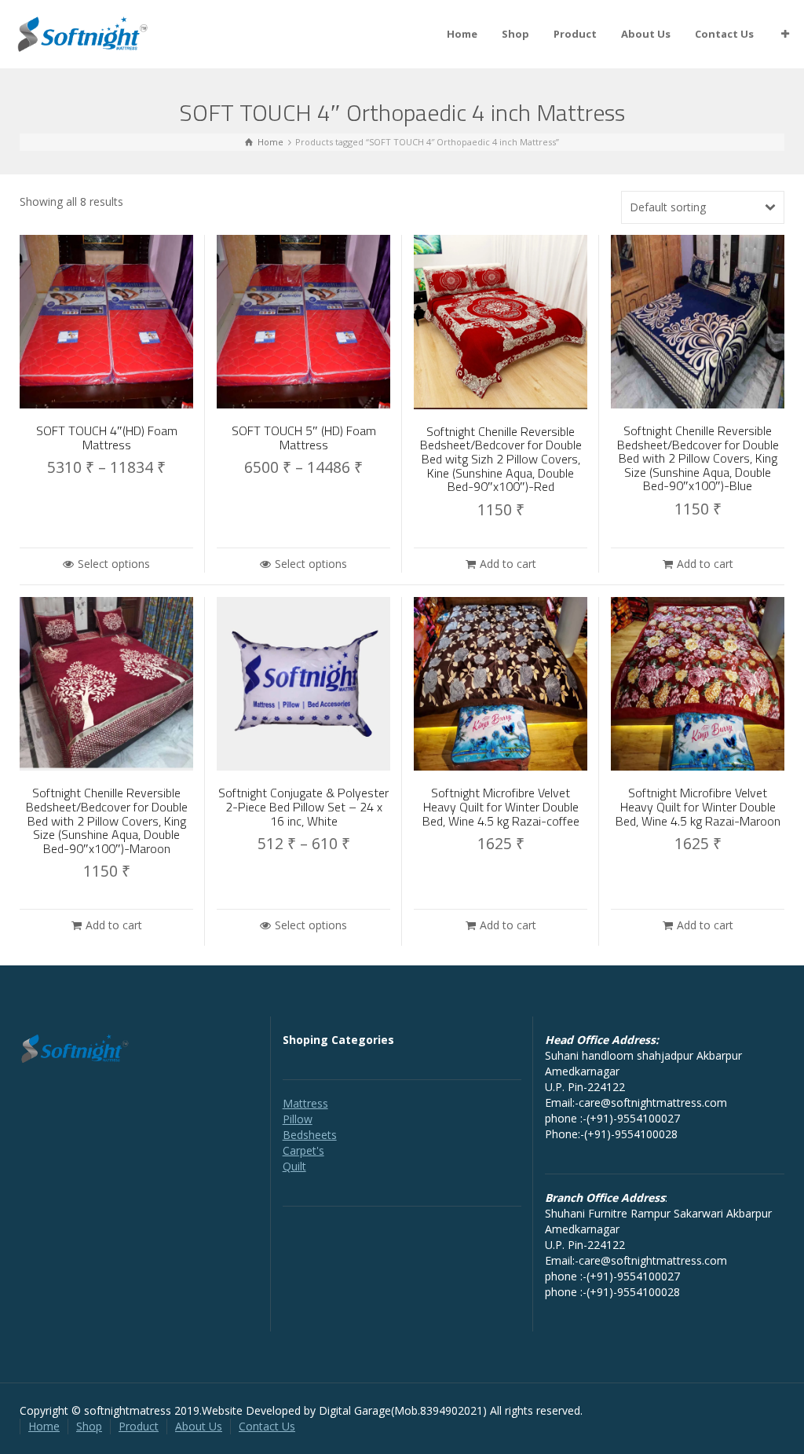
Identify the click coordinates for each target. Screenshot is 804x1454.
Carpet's (303, 1150)
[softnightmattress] (83, 32)
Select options (114, 563)
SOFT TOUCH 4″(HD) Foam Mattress (106, 437)
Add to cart (508, 563)
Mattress (305, 1103)
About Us (646, 34)
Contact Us (724, 34)
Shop (515, 34)
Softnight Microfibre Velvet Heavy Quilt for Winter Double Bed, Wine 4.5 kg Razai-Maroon (698, 806)
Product (575, 34)
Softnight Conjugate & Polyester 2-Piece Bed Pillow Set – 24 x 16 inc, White (303, 806)
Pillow (297, 1119)
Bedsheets (310, 1134)
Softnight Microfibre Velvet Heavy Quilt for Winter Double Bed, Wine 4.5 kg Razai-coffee (500, 806)
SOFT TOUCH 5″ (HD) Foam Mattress (304, 437)
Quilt (294, 1166)
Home (462, 34)
